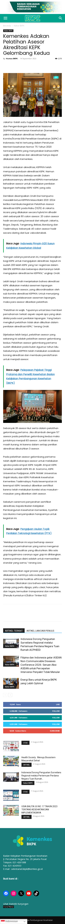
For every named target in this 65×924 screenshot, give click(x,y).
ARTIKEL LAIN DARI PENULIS (40, 631)
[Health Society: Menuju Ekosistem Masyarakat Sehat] (11, 761)
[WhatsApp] (21, 66)
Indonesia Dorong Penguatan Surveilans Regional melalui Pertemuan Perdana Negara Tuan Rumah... (41, 775)
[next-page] (10, 695)
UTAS (25, 743)
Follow (56, 711)
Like (58, 704)
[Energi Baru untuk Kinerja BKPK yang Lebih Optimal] (11, 683)
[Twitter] (13, 66)
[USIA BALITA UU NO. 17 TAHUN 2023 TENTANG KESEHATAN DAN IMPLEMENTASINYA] (11, 810)
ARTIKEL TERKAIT (14, 631)
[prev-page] (5, 695)
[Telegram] (35, 66)
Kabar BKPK (19, 25)
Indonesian (11, 921)
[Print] (28, 66)
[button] (5, 18)
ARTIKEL (26, 765)
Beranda (7, 25)
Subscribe (55, 731)
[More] (42, 66)
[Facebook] (6, 66)
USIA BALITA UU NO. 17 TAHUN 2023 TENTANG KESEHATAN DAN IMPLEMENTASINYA (39, 809)
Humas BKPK (12, 58)
